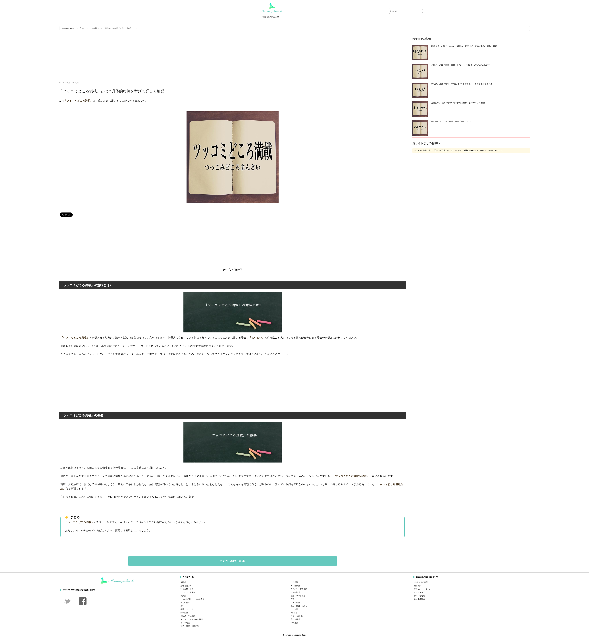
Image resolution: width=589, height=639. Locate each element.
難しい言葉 (185, 602)
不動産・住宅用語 (188, 616)
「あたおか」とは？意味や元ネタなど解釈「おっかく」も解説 (457, 103)
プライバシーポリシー (423, 589)
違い (182, 606)
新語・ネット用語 (298, 596)
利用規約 (417, 586)
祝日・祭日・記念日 (299, 606)
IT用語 (183, 582)
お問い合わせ (469, 150)
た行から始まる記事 (232, 561)
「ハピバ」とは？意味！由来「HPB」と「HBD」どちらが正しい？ (459, 65)
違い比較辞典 (419, 599)
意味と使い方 (186, 586)
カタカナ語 (295, 586)
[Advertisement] (151, 58)
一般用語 (294, 582)
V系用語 (294, 613)
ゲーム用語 (295, 602)
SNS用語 (294, 623)
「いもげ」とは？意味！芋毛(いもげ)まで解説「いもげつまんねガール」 (462, 84)
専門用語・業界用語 (299, 589)
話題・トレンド (187, 609)
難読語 (183, 596)
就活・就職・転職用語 (190, 626)
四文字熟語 (295, 592)
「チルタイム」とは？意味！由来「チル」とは (450, 121)
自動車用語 (295, 619)
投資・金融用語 (297, 616)
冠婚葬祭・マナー (188, 589)
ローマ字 (294, 609)
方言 (292, 599)
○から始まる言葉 (421, 582)
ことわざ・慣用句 (188, 592)
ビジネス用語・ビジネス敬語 (192, 599)
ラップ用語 (185, 623)
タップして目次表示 (232, 269)
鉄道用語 (184, 613)
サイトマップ (419, 592)
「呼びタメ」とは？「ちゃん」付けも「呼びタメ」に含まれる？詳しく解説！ (464, 46)
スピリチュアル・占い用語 (192, 619)
